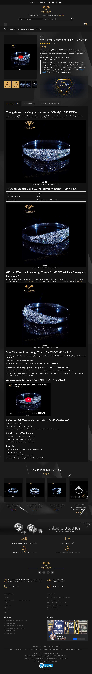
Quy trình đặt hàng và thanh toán (56, 602)
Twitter (19, 649)
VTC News (6, 602)
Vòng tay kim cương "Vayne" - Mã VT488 (13, 506)
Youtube (39, 649)
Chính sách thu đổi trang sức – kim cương (59, 597)
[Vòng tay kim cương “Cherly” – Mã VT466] (22, 84)
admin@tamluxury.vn (59, 586)
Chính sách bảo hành (53, 600)
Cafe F (5, 612)
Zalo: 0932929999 (14, 586)
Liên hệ (57, 646)
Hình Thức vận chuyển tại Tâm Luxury (57, 605)
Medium (45, 649)
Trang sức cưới (43, 646)
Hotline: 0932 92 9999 (58, 580)
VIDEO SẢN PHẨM (29, 103)
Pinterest (30, 649)
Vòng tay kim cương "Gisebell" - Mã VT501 (57, 508)
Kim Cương (30, 281)
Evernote (24, 649)
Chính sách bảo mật (53, 610)
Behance (55, 649)
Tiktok (60, 649)
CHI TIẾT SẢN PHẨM (12, 103)
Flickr (35, 649)
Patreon (79, 649)
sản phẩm (80, 281)
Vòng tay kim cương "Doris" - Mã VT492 (35, 506)
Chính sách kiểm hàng (53, 607)
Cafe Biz (6, 607)
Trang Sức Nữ (11, 29)
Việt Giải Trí (7, 610)
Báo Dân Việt (7, 605)
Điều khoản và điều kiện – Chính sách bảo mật (17, 600)
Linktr (74, 649)
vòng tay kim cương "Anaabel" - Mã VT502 (78, 508)
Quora (71, 649)
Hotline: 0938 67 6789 (58, 581)
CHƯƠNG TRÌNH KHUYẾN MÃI (50, 103)
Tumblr (50, 649)
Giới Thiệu (6, 597)
